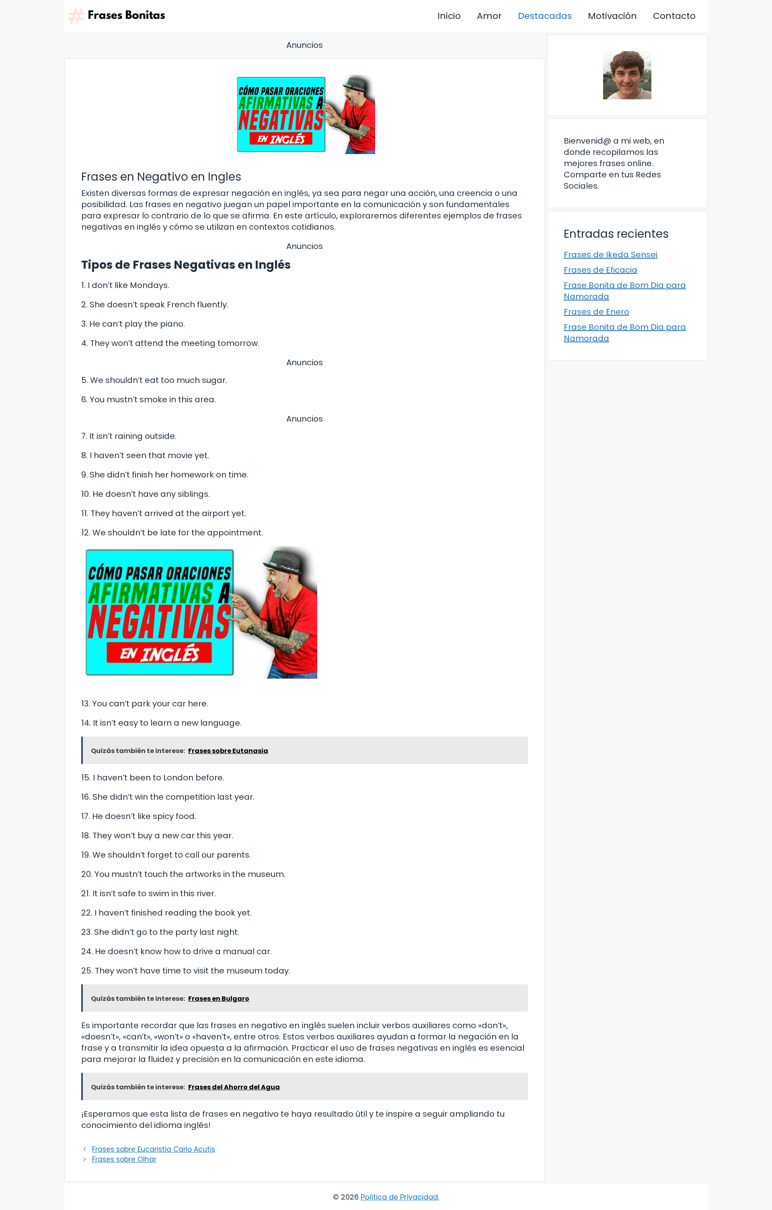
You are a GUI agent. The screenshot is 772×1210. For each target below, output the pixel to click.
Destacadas (545, 16)
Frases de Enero (596, 311)
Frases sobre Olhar (124, 1159)
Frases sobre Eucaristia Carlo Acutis (153, 1149)
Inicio (449, 16)
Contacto (674, 16)
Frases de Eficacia (600, 270)
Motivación (612, 16)
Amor (489, 16)
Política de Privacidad (399, 1197)
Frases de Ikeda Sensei (610, 254)
